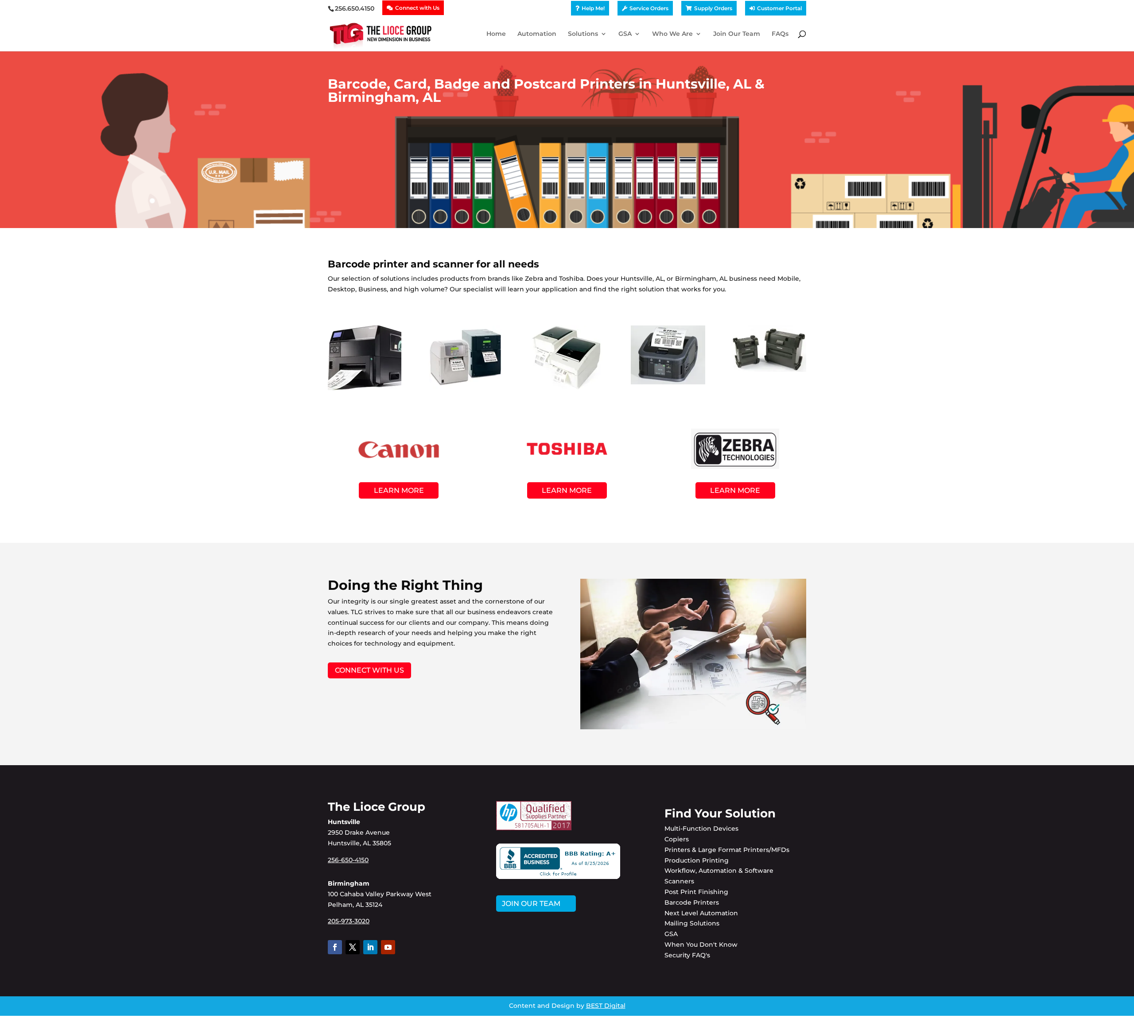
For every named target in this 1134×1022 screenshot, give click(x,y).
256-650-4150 (348, 860)
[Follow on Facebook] (335, 947)
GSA (625, 34)
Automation (536, 34)
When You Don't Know (701, 944)
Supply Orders (713, 8)
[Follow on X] (353, 947)
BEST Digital (605, 1006)
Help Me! (593, 8)
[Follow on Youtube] (388, 947)
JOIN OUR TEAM (531, 903)
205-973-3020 (348, 921)
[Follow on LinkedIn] (370, 947)
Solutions (583, 34)
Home (496, 34)
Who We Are (672, 34)
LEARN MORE (399, 490)
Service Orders (648, 8)
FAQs (780, 34)
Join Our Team (736, 34)
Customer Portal (779, 8)
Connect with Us (417, 8)
